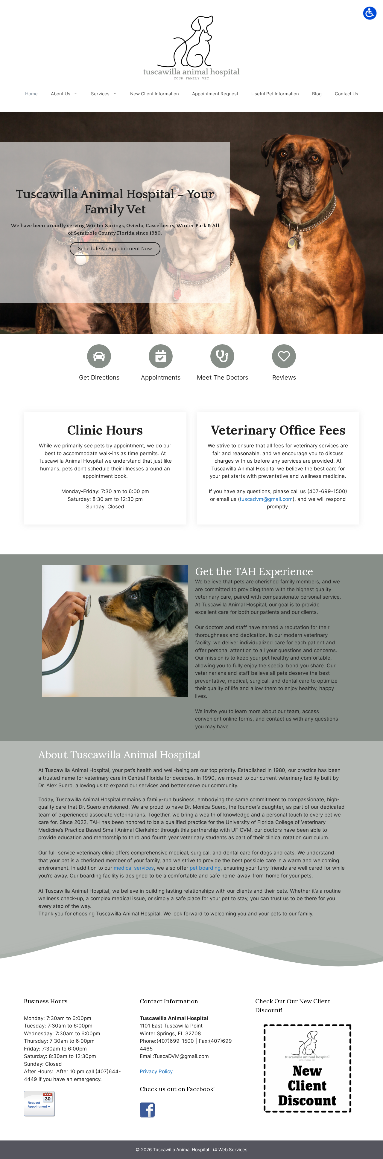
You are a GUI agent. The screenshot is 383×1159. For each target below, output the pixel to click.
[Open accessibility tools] (370, 13)
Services (100, 94)
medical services (134, 868)
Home (31, 94)
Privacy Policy (156, 1071)
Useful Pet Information (275, 94)
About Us (60, 94)
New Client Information (154, 94)
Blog (317, 94)
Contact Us (346, 94)
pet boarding (205, 868)
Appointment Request (215, 94)
